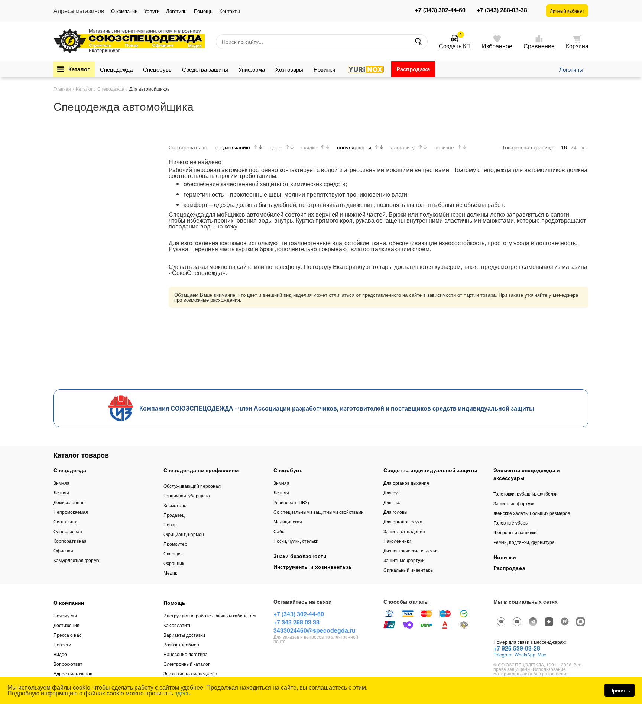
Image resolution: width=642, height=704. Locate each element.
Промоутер (175, 544)
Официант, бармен (183, 534)
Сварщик (172, 553)
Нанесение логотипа (185, 654)
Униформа (252, 69)
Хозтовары (289, 69)
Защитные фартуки (404, 560)
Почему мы (65, 615)
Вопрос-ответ (68, 664)
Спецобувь (157, 69)
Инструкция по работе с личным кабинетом (209, 615)
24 (574, 147)
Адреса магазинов (73, 673)
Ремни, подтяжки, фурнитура (524, 542)
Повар (170, 524)
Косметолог (175, 505)
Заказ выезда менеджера (190, 673)
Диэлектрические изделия (411, 550)
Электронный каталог (186, 664)
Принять (619, 690)
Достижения (67, 625)
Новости (62, 644)
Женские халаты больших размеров (531, 513)
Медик (170, 573)
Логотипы (176, 10)
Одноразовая (68, 531)
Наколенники (397, 541)
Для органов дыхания (406, 483)
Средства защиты (205, 69)
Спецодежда (116, 69)
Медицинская (287, 521)
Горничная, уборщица (186, 495)
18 (564, 147)
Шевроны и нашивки (514, 532)
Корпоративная (70, 541)
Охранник (173, 563)
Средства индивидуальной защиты (430, 470)
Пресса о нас (67, 635)
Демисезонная (69, 502)
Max (542, 654)
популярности (354, 147)
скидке (309, 147)
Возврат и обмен (181, 644)
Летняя (61, 492)
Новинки (324, 69)
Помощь (203, 10)
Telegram (502, 654)
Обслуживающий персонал (192, 486)
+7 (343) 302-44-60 (440, 10)
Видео (60, 654)
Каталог (79, 69)
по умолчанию (232, 147)
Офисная (63, 550)
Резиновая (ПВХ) (291, 502)
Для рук (391, 492)
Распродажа (413, 69)
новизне (444, 147)
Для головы (395, 512)
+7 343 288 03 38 (296, 622)
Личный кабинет (567, 10)
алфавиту (403, 147)
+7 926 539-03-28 (516, 648)
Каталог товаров (81, 455)
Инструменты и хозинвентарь (312, 566)
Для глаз (392, 502)
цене (276, 147)
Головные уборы (511, 522)
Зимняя (61, 483)
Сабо (279, 531)
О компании (124, 10)
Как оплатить (177, 625)
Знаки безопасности (300, 555)
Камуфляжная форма (76, 560)
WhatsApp (525, 654)
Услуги (151, 10)
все (584, 147)
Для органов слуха (402, 521)
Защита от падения (404, 531)
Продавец (174, 515)
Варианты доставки (184, 635)
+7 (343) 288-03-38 (502, 10)
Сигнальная (66, 521)
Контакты (229, 10)
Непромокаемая (71, 512)
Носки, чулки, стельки (295, 541)
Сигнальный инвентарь (408, 570)
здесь (182, 693)
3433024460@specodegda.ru (314, 630)
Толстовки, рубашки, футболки (525, 493)
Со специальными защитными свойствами (318, 512)
